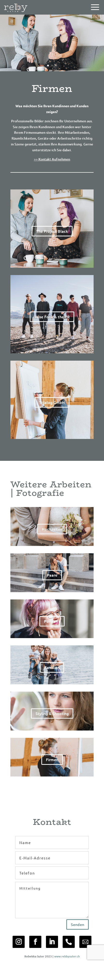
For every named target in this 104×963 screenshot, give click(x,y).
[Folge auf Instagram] (19, 942)
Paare (52, 575)
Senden (77, 924)
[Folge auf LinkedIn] (52, 942)
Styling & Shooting (52, 713)
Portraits (52, 621)
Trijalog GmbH (52, 402)
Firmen (52, 759)
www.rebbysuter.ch (67, 956)
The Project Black (52, 231)
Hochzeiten (52, 529)
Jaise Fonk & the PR (52, 316)
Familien (52, 667)
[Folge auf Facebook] (35, 942)
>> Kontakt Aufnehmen (52, 159)
